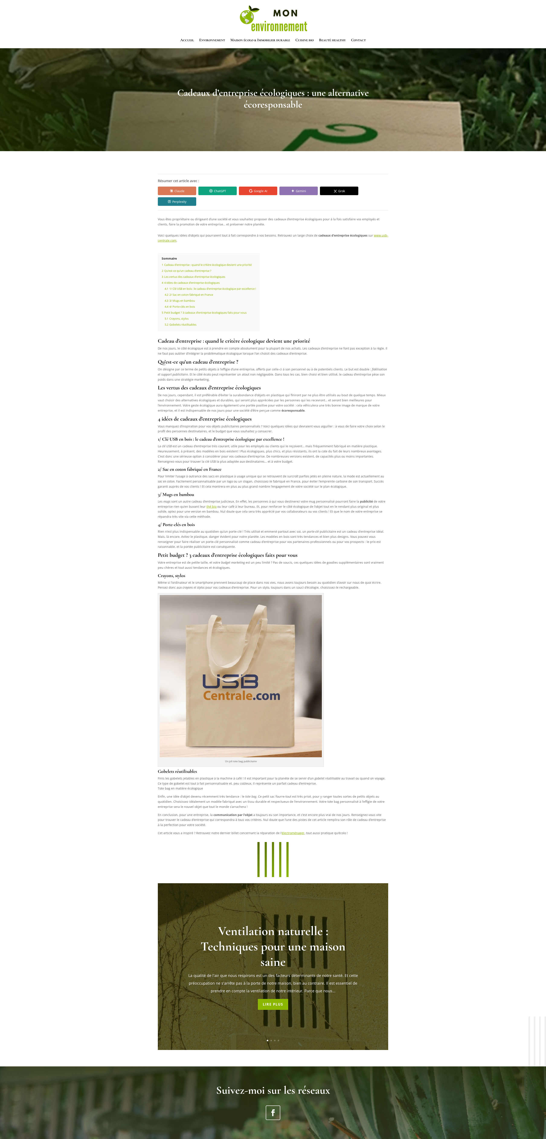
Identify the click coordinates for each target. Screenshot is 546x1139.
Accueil (187, 40)
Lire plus (273, 1004)
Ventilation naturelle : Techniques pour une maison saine (273, 946)
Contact (358, 40)
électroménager (293, 833)
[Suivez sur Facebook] (273, 1112)
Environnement (212, 40)
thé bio (211, 506)
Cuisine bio (304, 40)
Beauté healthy (332, 40)
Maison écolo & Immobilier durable (260, 40)
